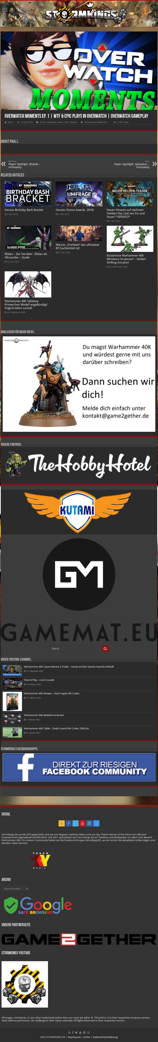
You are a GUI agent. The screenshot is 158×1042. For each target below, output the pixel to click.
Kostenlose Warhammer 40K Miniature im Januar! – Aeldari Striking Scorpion (126, 259)
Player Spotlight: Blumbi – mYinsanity (24, 164)
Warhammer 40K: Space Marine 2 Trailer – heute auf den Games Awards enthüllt (69, 666)
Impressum (74, 1037)
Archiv (42, 122)
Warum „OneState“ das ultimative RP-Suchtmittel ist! (77, 246)
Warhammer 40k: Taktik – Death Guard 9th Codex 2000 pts (56, 728)
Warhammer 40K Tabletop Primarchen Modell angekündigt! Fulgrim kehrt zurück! (26, 304)
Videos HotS (63, 122)
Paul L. (11, 122)
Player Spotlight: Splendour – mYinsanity (132, 164)
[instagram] (96, 823)
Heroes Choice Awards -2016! (75, 210)
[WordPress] (89, 823)
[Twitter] (75, 823)
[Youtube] (82, 823)
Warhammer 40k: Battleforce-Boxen (44, 715)
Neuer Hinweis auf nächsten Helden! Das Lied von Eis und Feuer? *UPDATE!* (126, 213)
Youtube (73, 122)
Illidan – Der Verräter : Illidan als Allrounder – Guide (26, 255)
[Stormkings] (79, 14)
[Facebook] (69, 823)
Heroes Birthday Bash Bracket (24, 210)
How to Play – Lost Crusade (39, 680)
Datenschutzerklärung (105, 1037)
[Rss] (62, 823)
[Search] (105, 648)
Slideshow (51, 122)
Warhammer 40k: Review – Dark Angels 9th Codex (52, 693)
